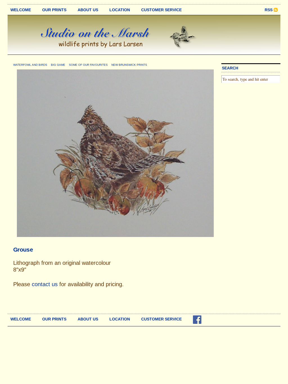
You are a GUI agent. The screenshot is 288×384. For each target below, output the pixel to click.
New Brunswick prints (129, 64)
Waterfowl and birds (30, 64)
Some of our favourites (88, 64)
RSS (269, 10)
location (119, 10)
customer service (161, 10)
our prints (54, 10)
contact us (45, 284)
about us (88, 10)
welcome (20, 10)
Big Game (58, 64)
